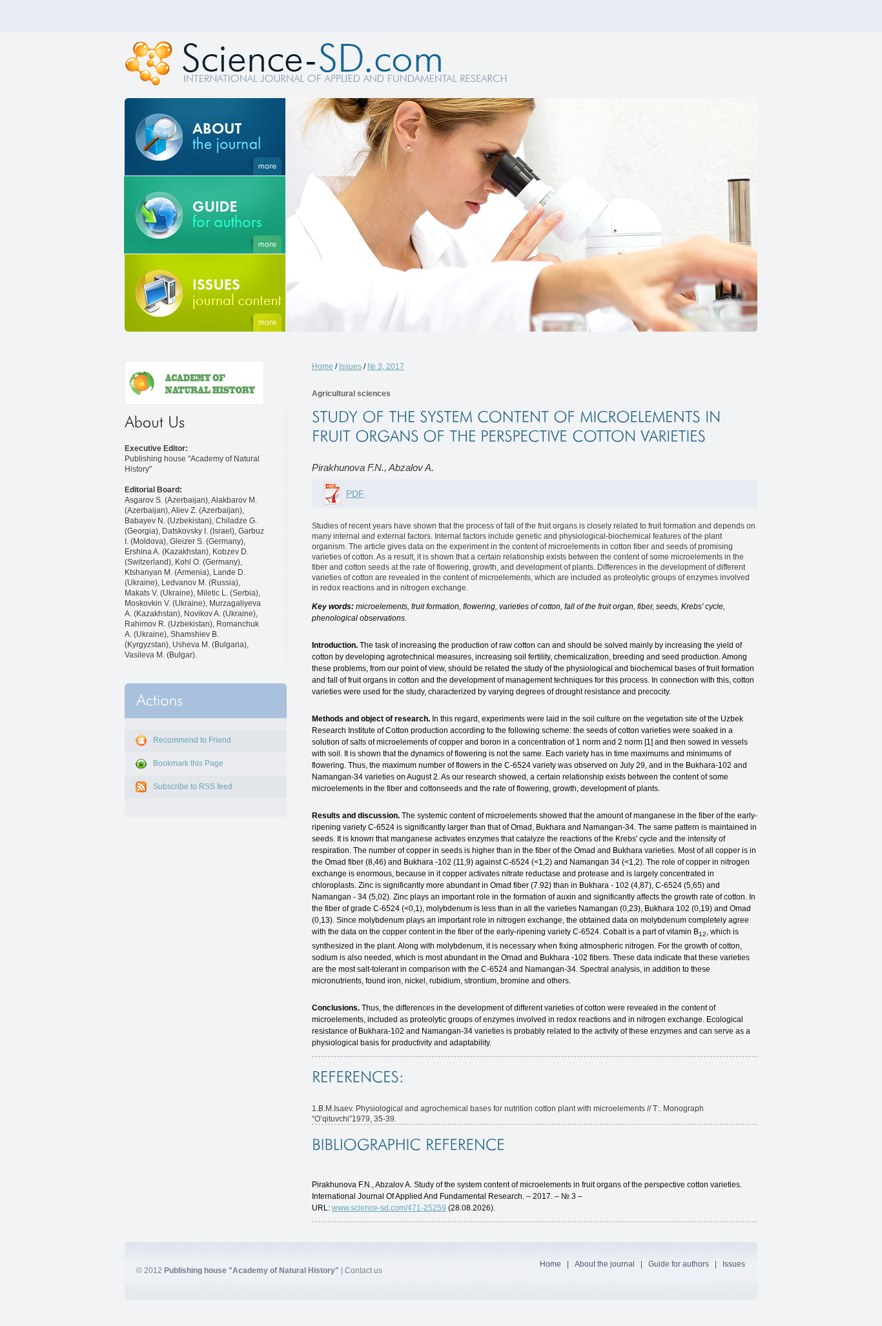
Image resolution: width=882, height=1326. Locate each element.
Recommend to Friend (192, 740)
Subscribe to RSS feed (192, 786)
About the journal (605, 1264)
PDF (355, 493)
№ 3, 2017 (385, 366)
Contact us (363, 1270)
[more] (204, 137)
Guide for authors (678, 1264)
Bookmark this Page (188, 763)
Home (322, 366)
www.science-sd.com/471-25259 (389, 1207)
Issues (350, 366)
